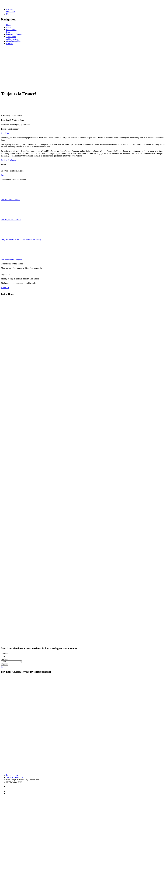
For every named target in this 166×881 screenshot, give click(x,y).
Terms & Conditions (14, 777)
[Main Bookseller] (53, 704)
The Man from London (10, 199)
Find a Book (11, 29)
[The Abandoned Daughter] (7, 255)
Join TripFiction (94, 857)
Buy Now (5, 133)
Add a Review (12, 39)
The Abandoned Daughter (11, 259)
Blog (8, 32)
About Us (5, 287)
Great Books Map (13, 41)
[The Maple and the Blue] (7, 215)
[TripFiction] (13, 5)
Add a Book (11, 36)
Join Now (5, 86)
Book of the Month (14, 34)
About (8, 27)
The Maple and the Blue (11, 219)
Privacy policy (12, 775)
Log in (3, 175)
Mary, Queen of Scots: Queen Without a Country (21, 239)
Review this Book (8, 160)
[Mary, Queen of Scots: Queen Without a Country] (7, 235)
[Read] (7, 111)
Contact (9, 43)
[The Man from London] (7, 195)
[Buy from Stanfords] (11, 771)
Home (8, 25)
